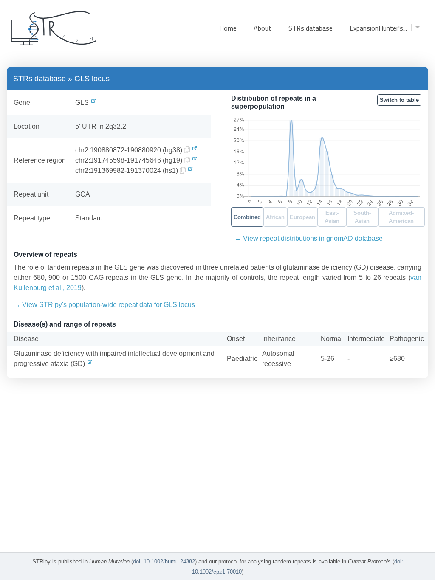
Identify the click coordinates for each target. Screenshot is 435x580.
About (262, 28)
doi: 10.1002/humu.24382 (164, 561)
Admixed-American (401, 217)
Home (228, 28)
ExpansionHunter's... (378, 28)
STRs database (310, 28)
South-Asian (362, 217)
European (302, 217)
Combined (247, 217)
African (275, 217)
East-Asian (332, 217)
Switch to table (399, 100)
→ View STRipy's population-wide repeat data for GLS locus (104, 304)
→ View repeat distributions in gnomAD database (308, 238)
